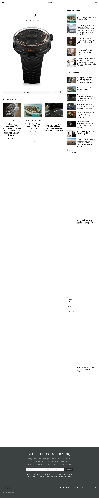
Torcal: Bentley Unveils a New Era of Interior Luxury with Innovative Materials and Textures (54, 127)
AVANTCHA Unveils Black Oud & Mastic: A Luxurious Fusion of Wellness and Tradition (85, 41)
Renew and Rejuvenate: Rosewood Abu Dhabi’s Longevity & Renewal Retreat (84, 51)
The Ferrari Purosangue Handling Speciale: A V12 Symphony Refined (85, 222)
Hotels (27, 120)
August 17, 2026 (54, 134)
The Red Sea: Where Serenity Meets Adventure (33, 126)
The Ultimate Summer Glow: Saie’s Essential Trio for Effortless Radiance (86, 133)
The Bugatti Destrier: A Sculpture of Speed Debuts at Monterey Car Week (85, 106)
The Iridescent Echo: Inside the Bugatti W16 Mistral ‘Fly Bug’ (86, 369)
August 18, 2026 (33, 131)
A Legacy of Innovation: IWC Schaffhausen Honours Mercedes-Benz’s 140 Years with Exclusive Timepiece (12, 129)
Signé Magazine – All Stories (71, 488)
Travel (32, 120)
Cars (54, 120)
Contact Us (91, 488)
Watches (12, 120)
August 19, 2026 (12, 138)
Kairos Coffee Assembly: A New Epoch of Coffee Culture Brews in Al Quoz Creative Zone (85, 115)
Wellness (38, 120)
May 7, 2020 (28, 20)
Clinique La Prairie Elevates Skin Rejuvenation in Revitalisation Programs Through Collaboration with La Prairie (86, 62)
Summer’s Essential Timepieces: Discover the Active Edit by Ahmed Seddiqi (85, 124)
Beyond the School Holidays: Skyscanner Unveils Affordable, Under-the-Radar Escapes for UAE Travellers (86, 142)
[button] (31, 141)
